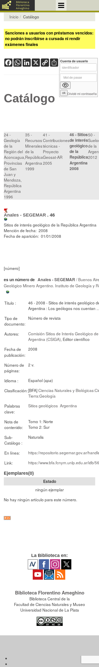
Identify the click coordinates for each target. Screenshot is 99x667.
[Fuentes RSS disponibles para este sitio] (49, 518)
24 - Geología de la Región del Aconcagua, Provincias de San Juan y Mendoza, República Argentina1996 (14, 166)
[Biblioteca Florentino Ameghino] (17, 5)
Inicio (14, 16)
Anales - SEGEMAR (25, 215)
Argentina (68, 405)
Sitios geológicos (43, 405)
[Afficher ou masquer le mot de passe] (65, 85)
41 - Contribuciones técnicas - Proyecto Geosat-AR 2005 (56, 149)
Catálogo (29, 98)
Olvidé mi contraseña (82, 94)
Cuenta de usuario (74, 61)
